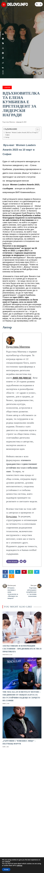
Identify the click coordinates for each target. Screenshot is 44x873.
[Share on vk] (5, 576)
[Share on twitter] (11, 572)
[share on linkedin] (3, 58)
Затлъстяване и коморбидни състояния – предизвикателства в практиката (22, 649)
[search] (37, 4)
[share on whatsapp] (3, 48)
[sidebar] (41, 4)
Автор (7, 137)
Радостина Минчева (9, 122)
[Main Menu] (4, 4)
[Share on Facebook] (5, 572)
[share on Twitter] (3, 63)
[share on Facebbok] (3, 67)
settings (19, 866)
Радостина (11, 516)
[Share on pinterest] (24, 572)
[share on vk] (3, 38)
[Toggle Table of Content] (36, 129)
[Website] (24, 561)
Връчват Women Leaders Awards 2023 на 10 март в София (21, 134)
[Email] (21, 561)
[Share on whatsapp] (30, 572)
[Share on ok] (11, 576)
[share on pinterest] (3, 53)
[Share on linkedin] (18, 572)
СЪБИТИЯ (7, 87)
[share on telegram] (3, 43)
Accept (6, 869)
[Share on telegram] (36, 572)
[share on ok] (3, 34)
